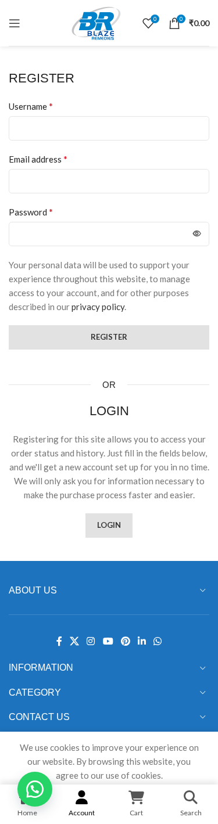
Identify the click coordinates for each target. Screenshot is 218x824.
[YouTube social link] (108, 641)
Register (109, 336)
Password (31, 211)
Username (31, 105)
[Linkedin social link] (141, 641)
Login (109, 525)
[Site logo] (96, 21)
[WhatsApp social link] (158, 641)
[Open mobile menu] (14, 23)
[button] (34, 789)
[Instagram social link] (91, 641)
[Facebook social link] (59, 641)
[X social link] (74, 641)
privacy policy (98, 306)
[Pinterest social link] (125, 641)
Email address (38, 158)
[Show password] (197, 234)
